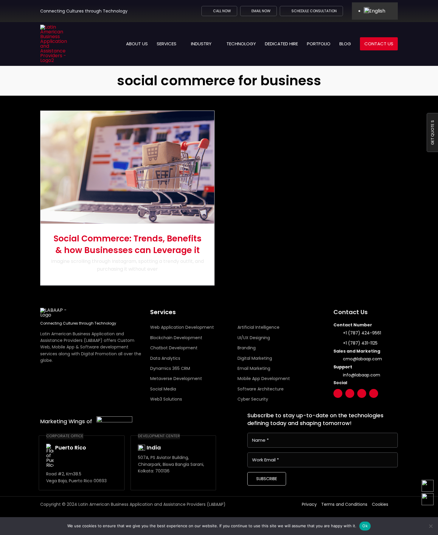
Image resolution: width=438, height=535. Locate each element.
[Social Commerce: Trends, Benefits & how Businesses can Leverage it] (127, 167)
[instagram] (361, 393)
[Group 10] (57, 27)
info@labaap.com (361, 375)
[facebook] (349, 393)
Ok (365, 525)
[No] (431, 526)
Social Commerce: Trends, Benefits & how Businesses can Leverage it (127, 244)
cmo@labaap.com (362, 359)
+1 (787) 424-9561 (362, 333)
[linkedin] (373, 393)
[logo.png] (114, 418)
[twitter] (337, 393)
